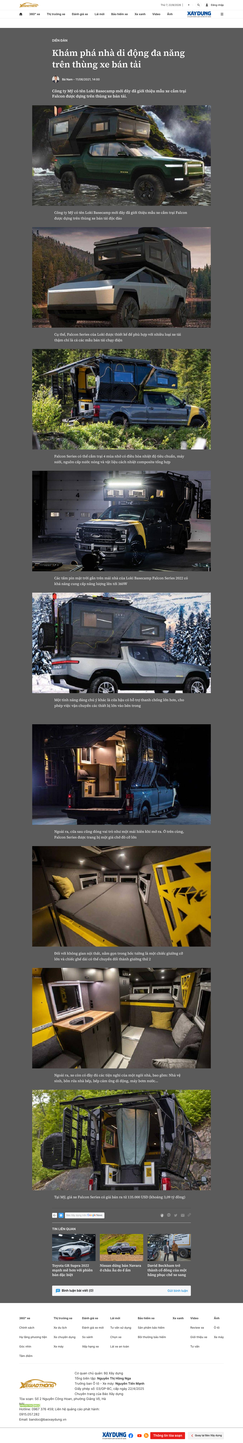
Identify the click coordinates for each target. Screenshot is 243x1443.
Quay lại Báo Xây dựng (208, 1435)
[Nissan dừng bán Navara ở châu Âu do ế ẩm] (121, 1247)
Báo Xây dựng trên (76, 1215)
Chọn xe (116, 1337)
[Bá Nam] (55, 79)
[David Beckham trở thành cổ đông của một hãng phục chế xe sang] (169, 1247)
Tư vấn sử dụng (120, 1327)
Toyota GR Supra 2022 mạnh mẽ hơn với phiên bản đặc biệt (72, 1270)
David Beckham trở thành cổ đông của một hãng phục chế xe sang (167, 1270)
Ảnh (170, 14)
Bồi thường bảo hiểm (152, 1337)
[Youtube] (139, 1436)
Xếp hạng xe (90, 1346)
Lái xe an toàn (119, 1346)
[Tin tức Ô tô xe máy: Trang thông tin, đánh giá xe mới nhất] (28, 4)
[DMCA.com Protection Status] (30, 1405)
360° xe (34, 14)
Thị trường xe (56, 14)
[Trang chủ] (20, 14)
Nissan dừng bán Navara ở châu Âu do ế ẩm (120, 1267)
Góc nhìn (25, 1346)
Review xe (197, 1327)
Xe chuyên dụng (64, 1337)
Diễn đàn (59, 41)
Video (156, 14)
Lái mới (99, 14)
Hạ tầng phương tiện (33, 1337)
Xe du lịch (60, 1327)
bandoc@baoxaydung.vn (47, 1419)
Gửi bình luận (178, 1291)
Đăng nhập (217, 5)
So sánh (87, 1337)
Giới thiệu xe (198, 1337)
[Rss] (146, 1435)
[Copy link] (189, 1215)
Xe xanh (140, 14)
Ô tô (217, 1327)
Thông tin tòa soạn (167, 1435)
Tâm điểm (26, 1356)
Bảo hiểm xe (119, 14)
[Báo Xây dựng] (199, 14)
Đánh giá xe (80, 14)
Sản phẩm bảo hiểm (151, 1327)
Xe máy (59, 1346)
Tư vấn (194, 1346)
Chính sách (26, 1327)
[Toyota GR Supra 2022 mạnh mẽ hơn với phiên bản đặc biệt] (74, 1247)
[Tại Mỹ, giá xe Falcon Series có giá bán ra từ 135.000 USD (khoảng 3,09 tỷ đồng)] (121, 1140)
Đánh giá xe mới (93, 1327)
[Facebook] (131, 1436)
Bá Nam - (68, 79)
